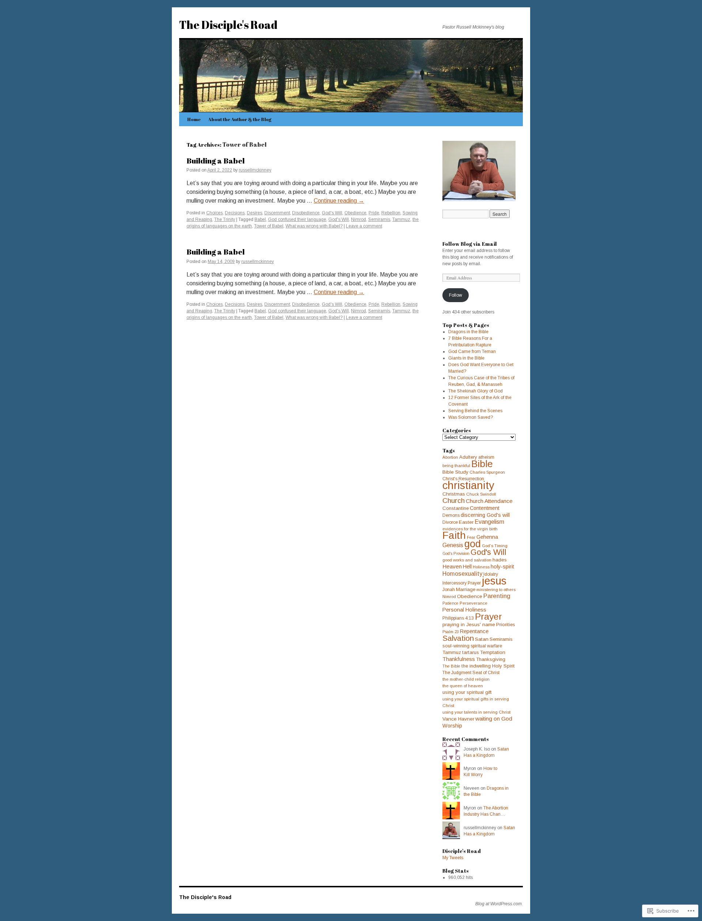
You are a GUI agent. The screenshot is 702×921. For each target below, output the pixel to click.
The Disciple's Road (228, 24)
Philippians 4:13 (458, 618)
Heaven (452, 566)
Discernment (277, 212)
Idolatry (490, 574)
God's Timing (494, 546)
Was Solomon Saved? (470, 417)
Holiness (481, 567)
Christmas (453, 494)
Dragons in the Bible (468, 331)
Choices (214, 212)
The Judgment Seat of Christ (470, 672)
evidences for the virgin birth (470, 529)
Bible (482, 463)
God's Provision (455, 553)
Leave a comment (364, 226)
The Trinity (224, 219)
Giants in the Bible (466, 358)
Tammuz (401, 219)
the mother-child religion (466, 679)
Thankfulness (458, 659)
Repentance (474, 631)
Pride (374, 212)
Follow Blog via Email (469, 243)
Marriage (465, 589)
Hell (467, 566)
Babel (260, 219)
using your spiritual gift (467, 692)
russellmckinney (255, 170)
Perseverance (473, 603)
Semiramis (379, 219)
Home (194, 119)
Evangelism (489, 522)
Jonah (448, 589)
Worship (452, 726)
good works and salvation (466, 560)
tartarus (470, 652)
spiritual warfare (486, 646)
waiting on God (493, 718)
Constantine (455, 508)
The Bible (451, 666)
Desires (254, 212)
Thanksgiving (490, 659)
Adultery (468, 457)
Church (453, 500)
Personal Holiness (464, 610)
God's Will (332, 212)
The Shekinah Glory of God (475, 391)
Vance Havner (458, 719)
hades (499, 560)
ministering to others (496, 589)
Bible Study (455, 472)
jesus (494, 581)
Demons (451, 515)
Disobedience (306, 212)
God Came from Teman (472, 351)
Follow (455, 295)
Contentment (484, 508)
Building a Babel (215, 160)
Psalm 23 (450, 631)
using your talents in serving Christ (476, 712)
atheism (486, 457)
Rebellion (390, 212)
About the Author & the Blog (239, 119)
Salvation (458, 638)
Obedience (355, 212)
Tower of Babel (268, 226)
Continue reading (339, 201)
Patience (450, 603)
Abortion (450, 457)
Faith (454, 535)
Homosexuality (462, 573)
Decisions (235, 212)
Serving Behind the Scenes (475, 410)
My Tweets (452, 857)
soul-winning (455, 646)
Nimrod (358, 219)
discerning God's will (485, 515)
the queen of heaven (462, 686)
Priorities (505, 624)
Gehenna (487, 537)
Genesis (452, 545)
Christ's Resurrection (463, 478)
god (472, 543)
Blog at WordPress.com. (499, 903)
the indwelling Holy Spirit (488, 666)
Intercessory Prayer (461, 583)
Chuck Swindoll (481, 494)
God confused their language (297, 219)
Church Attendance (489, 501)
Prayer (488, 616)
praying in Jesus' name (468, 624)
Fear (471, 537)
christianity (468, 485)
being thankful (456, 465)
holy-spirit (502, 566)
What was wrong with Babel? (314, 226)
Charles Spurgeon (487, 472)
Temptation (492, 652)
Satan (481, 639)
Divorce (450, 522)
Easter (466, 522)
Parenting (496, 596)
